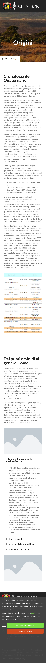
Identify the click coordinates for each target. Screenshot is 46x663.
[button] (23, 460)
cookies (34, 613)
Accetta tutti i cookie (25, 625)
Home (7, 59)
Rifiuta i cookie (25, 631)
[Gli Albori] (21, 6)
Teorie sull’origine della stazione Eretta (19, 460)
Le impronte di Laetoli (19, 549)
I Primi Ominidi (15, 539)
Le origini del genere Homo (21, 544)
